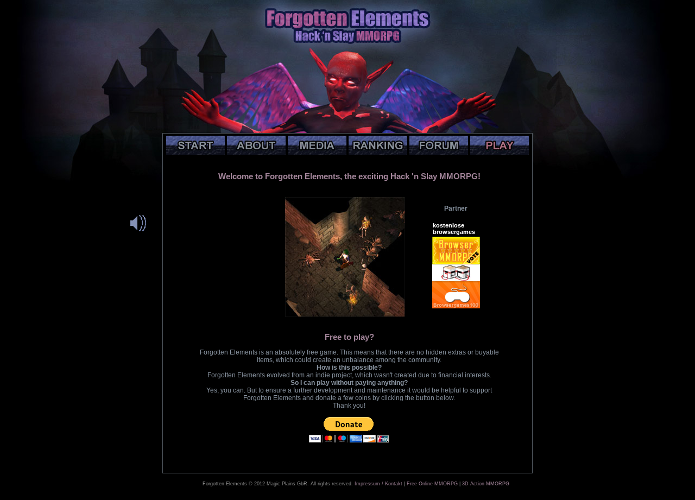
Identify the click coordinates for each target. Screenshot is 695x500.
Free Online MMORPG (432, 483)
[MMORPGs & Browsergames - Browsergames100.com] (456, 306)
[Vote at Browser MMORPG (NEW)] (456, 262)
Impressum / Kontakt (378, 483)
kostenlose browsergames (454, 228)
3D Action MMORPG (485, 483)
